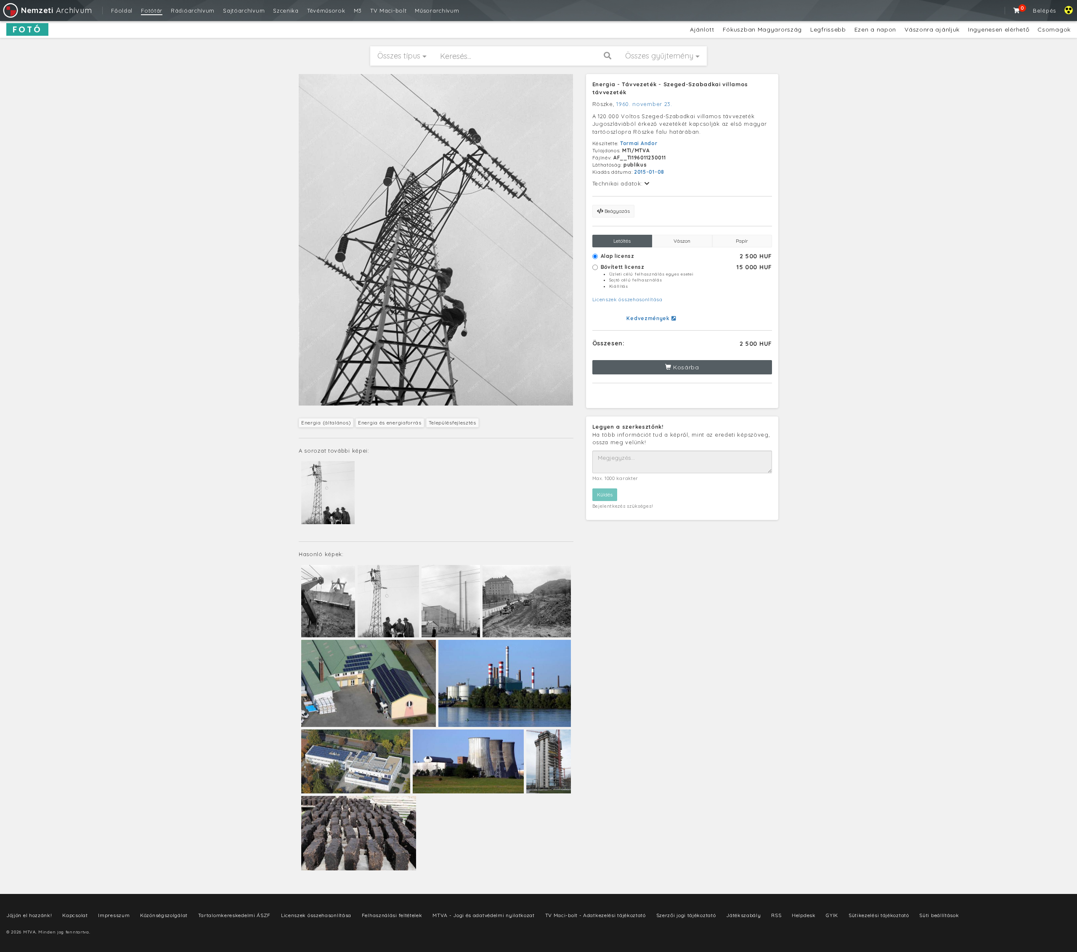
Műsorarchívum (437, 10)
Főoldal (122, 10)
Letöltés (622, 241)
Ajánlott (702, 29)
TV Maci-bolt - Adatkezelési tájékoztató (595, 915)
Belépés (1044, 10)
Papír (742, 241)
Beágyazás (616, 211)
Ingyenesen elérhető (998, 29)
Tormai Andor (638, 143)
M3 (358, 10)
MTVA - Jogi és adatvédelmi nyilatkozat (483, 915)
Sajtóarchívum (244, 10)
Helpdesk (804, 915)
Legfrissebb (828, 29)
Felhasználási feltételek (392, 915)
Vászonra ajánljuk (932, 29)
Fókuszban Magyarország (762, 29)
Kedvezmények (648, 318)
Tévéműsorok (326, 10)
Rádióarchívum (193, 10)
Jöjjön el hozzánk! (29, 915)
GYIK (832, 915)
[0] (1016, 10)
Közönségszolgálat (164, 915)
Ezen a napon (875, 29)
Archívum (56, 10)
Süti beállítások (939, 915)
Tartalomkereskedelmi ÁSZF (234, 915)
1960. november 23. (644, 104)
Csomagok (1054, 29)
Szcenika (286, 10)
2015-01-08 (649, 172)
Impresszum (114, 915)
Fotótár (151, 10)
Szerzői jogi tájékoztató (686, 915)
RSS (776, 915)
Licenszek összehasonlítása (627, 299)
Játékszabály (743, 915)
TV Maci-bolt (388, 10)
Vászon (682, 241)
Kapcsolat (75, 915)
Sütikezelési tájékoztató (879, 915)
